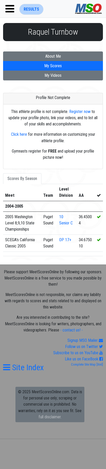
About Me (53, 56)
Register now (80, 111)
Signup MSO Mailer (83, 340)
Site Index (27, 367)
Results (31, 9)
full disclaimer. (50, 416)
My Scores (53, 65)
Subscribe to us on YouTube (76, 352)
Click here (19, 134)
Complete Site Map (83, 364)
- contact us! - (71, 330)
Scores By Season (22, 178)
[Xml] (99, 364)
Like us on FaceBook (82, 359)
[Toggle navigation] (9, 8)
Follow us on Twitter (82, 346)
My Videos (53, 75)
